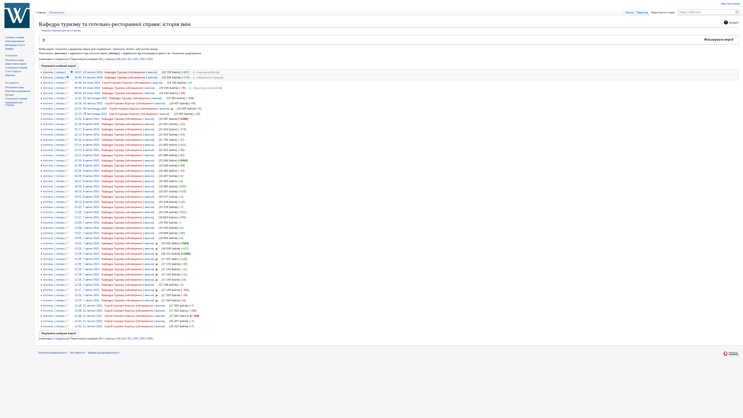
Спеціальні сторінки (16, 67)
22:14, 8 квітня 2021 (87, 144)
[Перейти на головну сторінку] (17, 15)
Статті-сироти (13, 71)
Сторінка (41, 12)
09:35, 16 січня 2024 (87, 87)
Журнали (10, 75)
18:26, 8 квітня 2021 (87, 186)
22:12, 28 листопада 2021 (90, 113)
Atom (11, 95)
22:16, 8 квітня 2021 (87, 134)
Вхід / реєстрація (730, 3)
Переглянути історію (663, 12)
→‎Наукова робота (206, 72)
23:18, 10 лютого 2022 (88, 103)
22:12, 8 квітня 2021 (87, 150)
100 (135, 59)
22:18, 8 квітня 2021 (87, 124)
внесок (152, 72)
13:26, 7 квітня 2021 (87, 212)
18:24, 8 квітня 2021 (87, 191)
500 (149, 59)
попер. (60, 72)
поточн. (49, 77)
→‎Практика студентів (205, 87)
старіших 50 (112, 59)
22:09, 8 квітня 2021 (87, 165)
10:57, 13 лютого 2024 (88, 72)
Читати (629, 12)
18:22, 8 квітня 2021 (87, 196)
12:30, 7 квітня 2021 (87, 264)
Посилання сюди (14, 60)
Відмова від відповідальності (103, 352)
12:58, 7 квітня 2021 (87, 253)
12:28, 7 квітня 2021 (87, 274)
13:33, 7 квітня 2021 (87, 207)
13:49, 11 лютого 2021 (88, 310)
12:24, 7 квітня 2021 (87, 300)
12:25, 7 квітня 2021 (87, 295)
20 (123, 59)
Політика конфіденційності (53, 352)
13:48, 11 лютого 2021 (88, 315)
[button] (388, 40)
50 (129, 59)
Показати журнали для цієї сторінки (60, 30)
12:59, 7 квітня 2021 (87, 248)
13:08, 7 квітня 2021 (87, 227)
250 (142, 59)
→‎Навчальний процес (208, 77)
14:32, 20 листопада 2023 (90, 98)
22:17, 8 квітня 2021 (87, 129)
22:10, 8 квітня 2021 (87, 160)
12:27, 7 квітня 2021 (87, 289)
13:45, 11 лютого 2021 (88, 321)
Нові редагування (15, 41)
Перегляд (642, 12)
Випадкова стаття (15, 45)
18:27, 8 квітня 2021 (87, 181)
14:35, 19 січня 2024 (87, 82)
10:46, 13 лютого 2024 (88, 77)
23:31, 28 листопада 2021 (90, 108)
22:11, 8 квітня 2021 (86, 155)
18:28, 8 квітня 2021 (87, 175)
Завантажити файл (15, 64)
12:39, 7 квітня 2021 (87, 258)
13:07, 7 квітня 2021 (87, 233)
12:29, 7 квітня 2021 (87, 269)
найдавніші (61, 59)
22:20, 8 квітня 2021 (87, 118)
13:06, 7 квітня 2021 (87, 238)
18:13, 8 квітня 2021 (87, 201)
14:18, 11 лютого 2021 (88, 305)
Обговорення (56, 12)
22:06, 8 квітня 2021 (87, 170)
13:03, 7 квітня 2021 (87, 243)
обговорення (137, 72)
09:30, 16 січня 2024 (87, 93)
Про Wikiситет (78, 352)
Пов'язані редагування (17, 91)
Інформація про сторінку (14, 104)
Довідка (733, 22)
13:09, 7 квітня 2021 (87, 222)
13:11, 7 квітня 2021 (86, 217)
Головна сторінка (14, 37)
